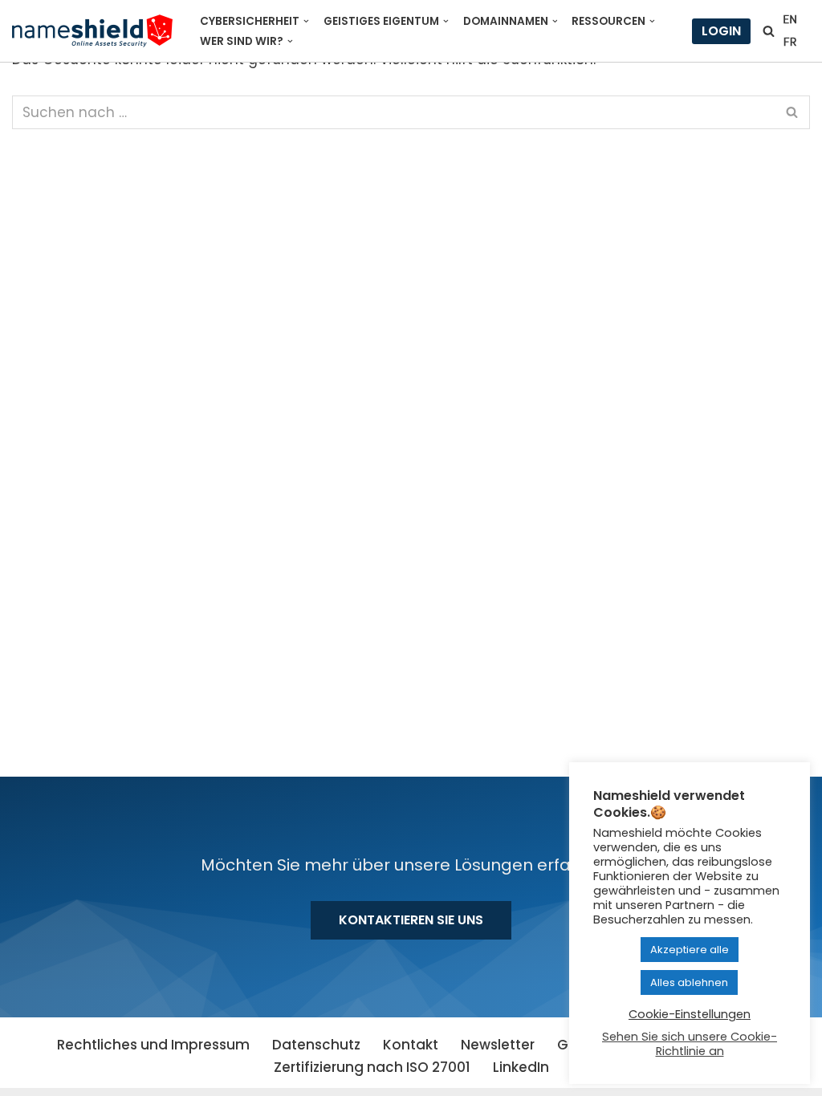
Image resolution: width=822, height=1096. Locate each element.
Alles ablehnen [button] (689, 982)
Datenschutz (316, 1044)
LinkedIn (521, 1067)
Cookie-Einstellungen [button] (690, 1014)
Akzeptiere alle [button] (689, 949)
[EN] (790, 19)
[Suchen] (769, 31)
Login (721, 31)
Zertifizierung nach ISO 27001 (372, 1067)
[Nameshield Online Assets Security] (92, 30)
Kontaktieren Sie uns (411, 920)
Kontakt (410, 1044)
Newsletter (498, 1044)
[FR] (790, 41)
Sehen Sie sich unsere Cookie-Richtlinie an (689, 1043)
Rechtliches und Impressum (153, 1044)
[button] (306, 21)
